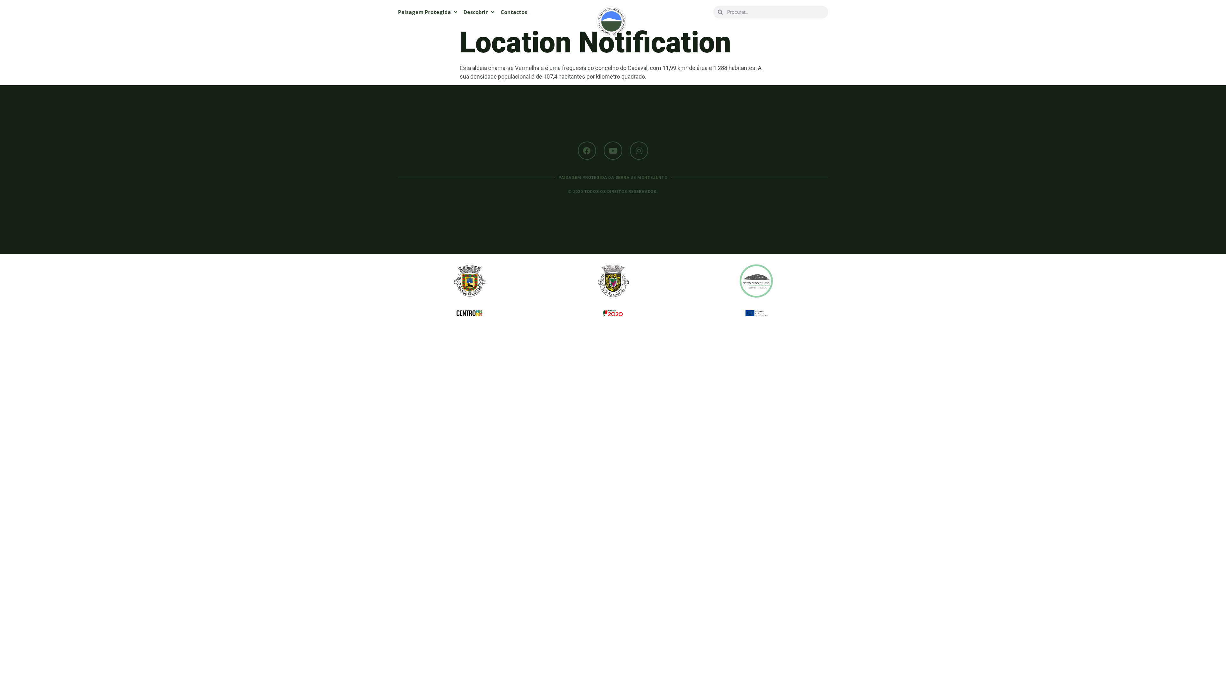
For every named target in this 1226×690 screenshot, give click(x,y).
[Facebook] (587, 151)
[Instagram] (639, 151)
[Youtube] (613, 151)
